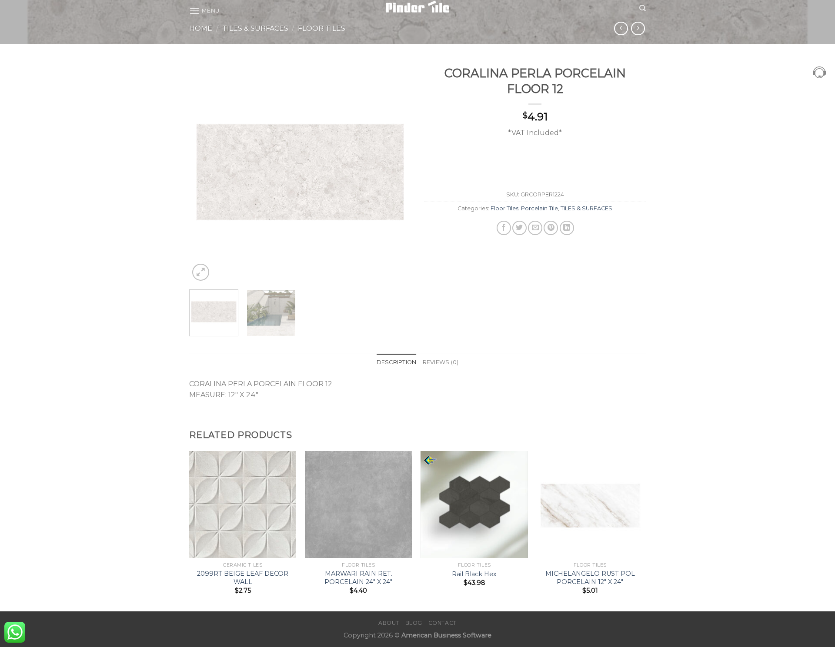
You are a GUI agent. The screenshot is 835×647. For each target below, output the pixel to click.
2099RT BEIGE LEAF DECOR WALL (242, 578)
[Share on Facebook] (504, 228)
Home (200, 28)
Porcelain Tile (539, 208)
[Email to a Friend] (535, 228)
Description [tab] (397, 362)
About (388, 623)
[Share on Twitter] (519, 228)
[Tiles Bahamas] (418, 6)
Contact (442, 623)
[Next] (396, 172)
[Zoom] (200, 272)
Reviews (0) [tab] (441, 362)
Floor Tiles (321, 28)
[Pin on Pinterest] (551, 228)
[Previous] (204, 172)
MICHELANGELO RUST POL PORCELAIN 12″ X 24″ (590, 578)
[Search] (642, 8)
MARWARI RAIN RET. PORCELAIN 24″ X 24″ (358, 578)
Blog (413, 623)
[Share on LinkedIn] (567, 228)
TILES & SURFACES (255, 28)
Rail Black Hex (474, 574)
